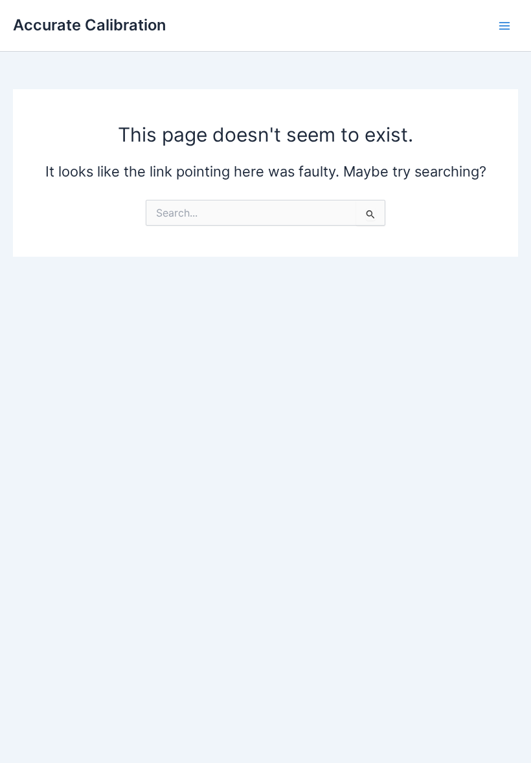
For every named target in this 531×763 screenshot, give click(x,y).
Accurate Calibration (89, 25)
